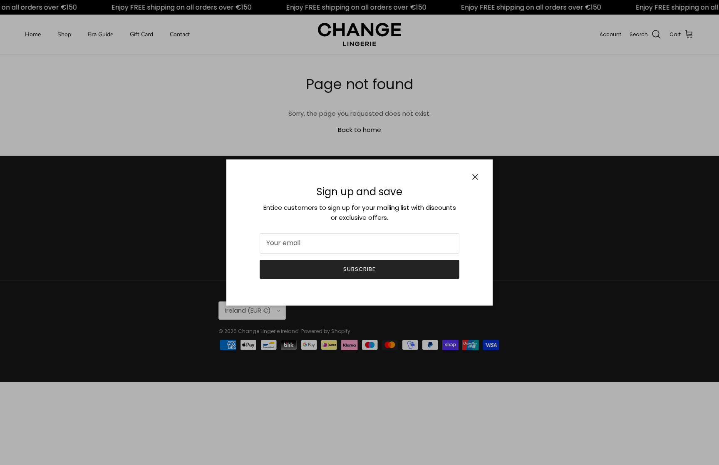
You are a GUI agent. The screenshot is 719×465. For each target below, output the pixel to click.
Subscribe (359, 269)
